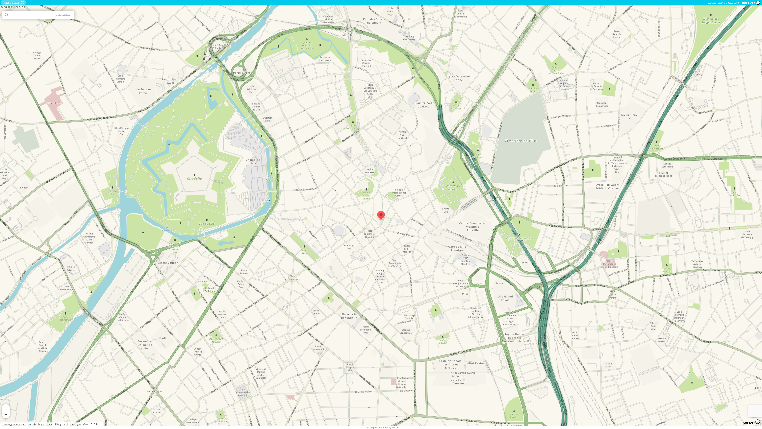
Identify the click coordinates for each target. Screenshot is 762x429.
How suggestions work (14, 424)
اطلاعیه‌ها (32, 424)
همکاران (58, 424)
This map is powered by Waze (381, 427)
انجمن (65, 424)
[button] (6, 407)
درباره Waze (75, 424)
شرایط (41, 424)
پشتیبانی (49, 424)
